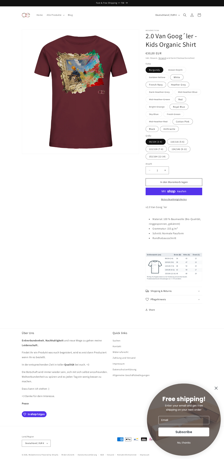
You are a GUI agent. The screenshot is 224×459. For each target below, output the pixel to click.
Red (180, 99)
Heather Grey (178, 84)
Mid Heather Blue (189, 92)
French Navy (156, 84)
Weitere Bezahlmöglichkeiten (174, 199)
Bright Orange (158, 107)
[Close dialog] (216, 388)
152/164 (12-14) (157, 156)
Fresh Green (175, 115)
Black (152, 128)
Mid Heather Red (160, 122)
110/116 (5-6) (177, 141)
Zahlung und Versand (124, 357)
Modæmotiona (35, 455)
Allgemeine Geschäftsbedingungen (131, 375)
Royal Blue (179, 106)
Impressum (119, 363)
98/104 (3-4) (155, 141)
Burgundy (154, 69)
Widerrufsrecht (120, 352)
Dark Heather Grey (161, 92)
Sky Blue (155, 115)
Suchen (117, 340)
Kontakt (117, 346)
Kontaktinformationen (127, 455)
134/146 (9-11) (179, 149)
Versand (162, 58)
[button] (55, 14)
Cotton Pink (182, 121)
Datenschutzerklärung (124, 369)
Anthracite (169, 128)
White (177, 77)
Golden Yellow (159, 78)
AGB (102, 455)
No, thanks (184, 443)
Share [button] (152, 309)
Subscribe (183, 432)
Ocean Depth (177, 70)
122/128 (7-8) (156, 149)
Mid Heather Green (161, 100)
